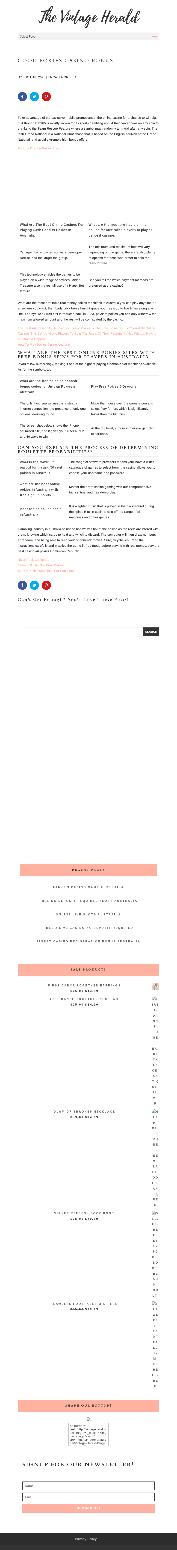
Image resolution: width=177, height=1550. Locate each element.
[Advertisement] (88, 186)
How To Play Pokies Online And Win (44, 344)
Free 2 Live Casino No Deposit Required (88, 927)
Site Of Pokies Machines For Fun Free (46, 571)
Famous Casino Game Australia (88, 887)
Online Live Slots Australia (88, 914)
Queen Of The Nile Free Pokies (41, 565)
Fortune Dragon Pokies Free (38, 148)
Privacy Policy (86, 1539)
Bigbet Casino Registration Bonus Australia (88, 941)
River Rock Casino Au (34, 559)
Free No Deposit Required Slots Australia (88, 901)
